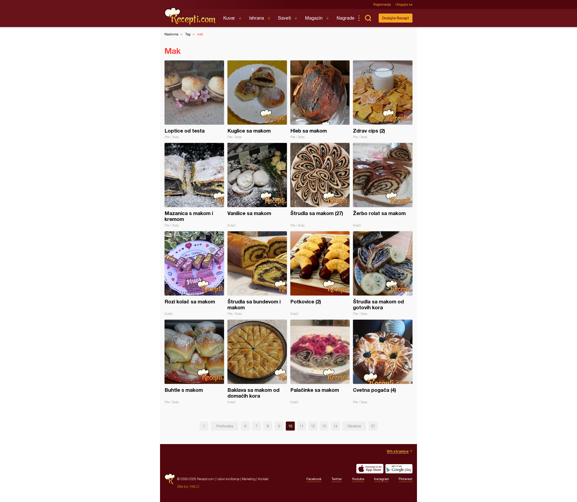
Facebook (314, 479)
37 (373, 426)
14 (335, 426)
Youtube (358, 479)
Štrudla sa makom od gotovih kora (382, 273)
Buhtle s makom (194, 362)
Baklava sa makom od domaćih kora (257, 362)
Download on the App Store (369, 468)
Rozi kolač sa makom (194, 273)
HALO (194, 486)
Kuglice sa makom (257, 99)
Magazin (314, 18)
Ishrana (256, 18)
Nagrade (345, 18)
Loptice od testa (194, 99)
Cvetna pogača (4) (382, 362)
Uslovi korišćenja (228, 479)
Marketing (249, 479)
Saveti (284, 18)
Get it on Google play (398, 468)
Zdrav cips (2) (382, 99)
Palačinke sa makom (320, 362)
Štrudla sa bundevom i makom (257, 273)
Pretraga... (368, 18)
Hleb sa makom (320, 99)
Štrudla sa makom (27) (320, 185)
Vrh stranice (398, 451)
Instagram (381, 479)
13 (324, 426)
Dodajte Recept (395, 18)
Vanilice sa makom (257, 185)
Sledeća (354, 426)
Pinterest (405, 479)
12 (313, 426)
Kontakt (263, 479)
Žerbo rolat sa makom (382, 185)
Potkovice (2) (320, 273)
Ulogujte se (404, 4)
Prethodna (224, 426)
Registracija (382, 4)
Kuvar (229, 18)
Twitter (336, 479)
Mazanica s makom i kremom (194, 185)
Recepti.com (190, 16)
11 (302, 426)
